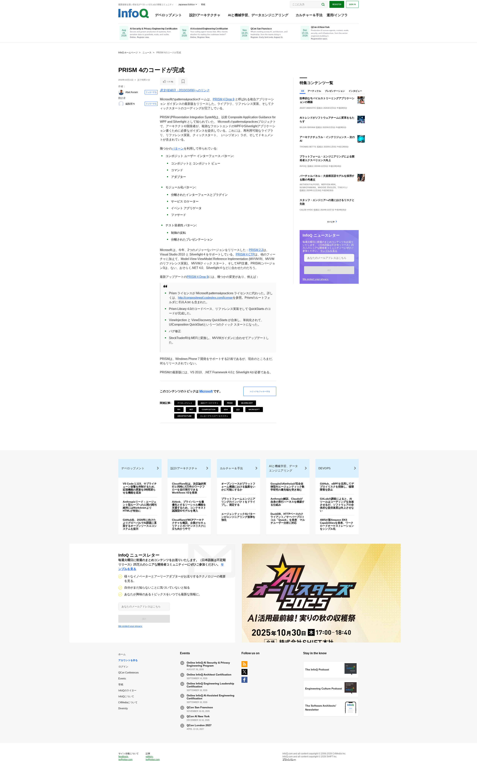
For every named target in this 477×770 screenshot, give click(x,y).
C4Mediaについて (128, 702)
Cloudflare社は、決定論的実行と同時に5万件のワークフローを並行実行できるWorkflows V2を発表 (189, 488)
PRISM (230, 403)
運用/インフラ (337, 15)
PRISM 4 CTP (245, 254)
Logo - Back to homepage (133, 13)
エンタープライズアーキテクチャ (214, 416)
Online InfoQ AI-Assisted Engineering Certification (210, 697)
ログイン (123, 666)
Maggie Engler (327, 187)
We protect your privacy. (316, 279)
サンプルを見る (328, 250)
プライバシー (289, 759)
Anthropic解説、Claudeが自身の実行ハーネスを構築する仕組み (287, 501)
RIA (178, 409)
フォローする (151, 92)
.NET (191, 409)
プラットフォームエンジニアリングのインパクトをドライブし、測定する (238, 501)
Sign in (352, 4)
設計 (238, 409)
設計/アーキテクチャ (204, 15)
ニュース (147, 52)
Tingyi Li (342, 187)
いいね (170, 81)
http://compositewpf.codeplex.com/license (205, 297)
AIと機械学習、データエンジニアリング (258, 15)
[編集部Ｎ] (121, 104)
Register (336, 4)
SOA (226, 409)
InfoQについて (126, 696)
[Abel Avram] (121, 92)
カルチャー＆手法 (309, 15)
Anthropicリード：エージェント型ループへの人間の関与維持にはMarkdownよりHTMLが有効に (140, 506)
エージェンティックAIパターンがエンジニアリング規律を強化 (238, 516)
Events (122, 678)
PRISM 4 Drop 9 (223, 99)
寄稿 (120, 684)
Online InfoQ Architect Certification (209, 674)
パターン (178, 148)
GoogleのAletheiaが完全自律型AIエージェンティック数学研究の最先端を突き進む (287, 486)
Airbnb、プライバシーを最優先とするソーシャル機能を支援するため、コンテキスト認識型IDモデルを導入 (189, 506)
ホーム (122, 654)
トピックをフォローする (259, 391)
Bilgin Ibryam (307, 127)
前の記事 (331, 222)
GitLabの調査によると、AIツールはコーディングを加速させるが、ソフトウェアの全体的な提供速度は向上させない (337, 504)
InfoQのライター (127, 690)
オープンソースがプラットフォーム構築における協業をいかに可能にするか (238, 486)
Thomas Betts (308, 147)
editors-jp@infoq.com (153, 758)
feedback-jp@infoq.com (125, 758)
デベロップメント (168, 15)
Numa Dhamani (308, 187)
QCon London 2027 (199, 725)
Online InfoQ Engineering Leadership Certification (210, 685)
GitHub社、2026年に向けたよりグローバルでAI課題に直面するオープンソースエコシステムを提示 (140, 524)
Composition (208, 409)
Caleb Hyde (306, 210)
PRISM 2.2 (256, 250)
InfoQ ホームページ (128, 52)
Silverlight (247, 403)
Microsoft (206, 391)
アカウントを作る (128, 660)
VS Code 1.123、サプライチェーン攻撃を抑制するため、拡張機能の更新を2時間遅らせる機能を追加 (140, 488)
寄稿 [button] (203, 4)
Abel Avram (131, 92)
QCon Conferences (128, 672)
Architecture (184, 416)
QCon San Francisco (200, 707)
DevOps (324, 468)
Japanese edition (186, 4)
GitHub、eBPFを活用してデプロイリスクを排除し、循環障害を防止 (337, 486)
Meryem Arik (328, 184)
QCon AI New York (198, 716)
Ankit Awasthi (308, 108)
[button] (329, 270)
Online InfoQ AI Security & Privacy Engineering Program (208, 664)
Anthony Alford (309, 184)
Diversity (123, 708)
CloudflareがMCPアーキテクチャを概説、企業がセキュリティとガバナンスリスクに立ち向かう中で (189, 524)
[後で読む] (183, 81)
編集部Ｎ (130, 103)
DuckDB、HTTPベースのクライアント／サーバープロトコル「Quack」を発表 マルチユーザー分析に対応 (288, 518)
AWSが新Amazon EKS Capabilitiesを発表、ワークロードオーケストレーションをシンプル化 (337, 524)
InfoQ (303, 166)
